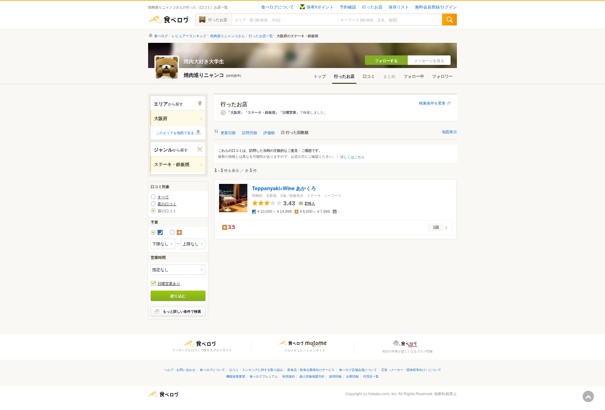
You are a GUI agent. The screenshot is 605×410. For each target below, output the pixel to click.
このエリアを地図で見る (175, 132)
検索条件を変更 (432, 102)
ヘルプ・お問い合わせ (179, 369)
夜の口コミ (167, 203)
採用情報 (335, 376)
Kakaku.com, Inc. (382, 393)
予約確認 (348, 7)
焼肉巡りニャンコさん (227, 35)
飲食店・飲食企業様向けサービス (311, 369)
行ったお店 (372, 7)
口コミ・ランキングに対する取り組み (256, 369)
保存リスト (399, 7)
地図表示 (449, 131)
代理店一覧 (371, 376)
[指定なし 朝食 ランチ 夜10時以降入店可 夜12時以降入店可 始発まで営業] (178, 270)
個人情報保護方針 (312, 376)
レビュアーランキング (189, 35)
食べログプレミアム (264, 376)
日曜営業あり (169, 283)
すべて (163, 196)
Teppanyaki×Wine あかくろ (284, 188)
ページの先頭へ (588, 396)
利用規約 (288, 376)
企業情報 (352, 376)
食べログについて (277, 7)
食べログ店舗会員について (358, 369)
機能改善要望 (235, 376)
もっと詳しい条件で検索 (182, 311)
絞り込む (178, 296)
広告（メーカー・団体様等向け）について (411, 369)
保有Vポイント (320, 7)
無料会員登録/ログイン (436, 7)
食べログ (168, 19)
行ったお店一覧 (261, 35)
